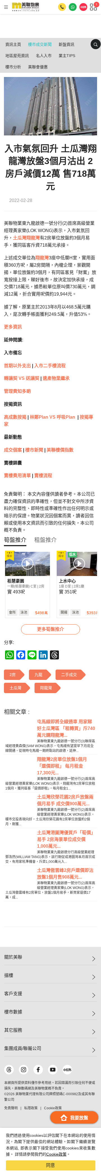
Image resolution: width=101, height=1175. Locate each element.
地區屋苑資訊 (17, 55)
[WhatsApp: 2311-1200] (73, 7)
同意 (50, 1165)
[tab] (15, 540)
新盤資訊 (66, 44)
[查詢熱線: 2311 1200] (62, 7)
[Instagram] (23, 1069)
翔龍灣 (33, 237)
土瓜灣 (19, 237)
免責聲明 (11, 1108)
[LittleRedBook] (67, 1069)
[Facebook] (38, 1069)
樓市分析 (13, 67)
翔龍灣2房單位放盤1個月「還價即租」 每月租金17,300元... (62, 766)
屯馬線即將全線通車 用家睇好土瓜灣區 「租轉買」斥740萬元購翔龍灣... (66, 728)
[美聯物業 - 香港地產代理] (25, 7)
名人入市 (44, 55)
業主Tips (67, 55)
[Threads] (9, 1069)
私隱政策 (31, 1108)
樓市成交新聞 (40, 44)
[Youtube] (53, 1069)
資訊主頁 (13, 44)
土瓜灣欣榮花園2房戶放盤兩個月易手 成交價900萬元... (65, 800)
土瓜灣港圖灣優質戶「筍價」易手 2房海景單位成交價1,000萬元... (66, 839)
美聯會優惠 (38, 67)
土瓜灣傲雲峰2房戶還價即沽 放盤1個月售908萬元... (65, 873)
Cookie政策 (56, 1154)
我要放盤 (79, 1117)
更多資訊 (13, 327)
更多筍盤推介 (50, 629)
